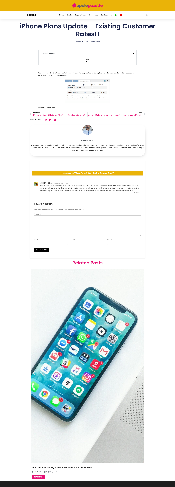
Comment (38, 214)
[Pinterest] (34, 15)
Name (36, 239)
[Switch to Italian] (116, 15)
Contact (104, 15)
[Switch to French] (111, 15)
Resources (93, 15)
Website (110, 239)
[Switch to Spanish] (121, 15)
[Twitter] (31, 15)
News (61, 15)
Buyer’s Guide (80, 15)
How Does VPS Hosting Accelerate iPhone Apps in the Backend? (62, 467)
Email (73, 239)
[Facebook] (28, 15)
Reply (138, 192)
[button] (146, 14)
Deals (69, 15)
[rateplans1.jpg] (87, 102)
